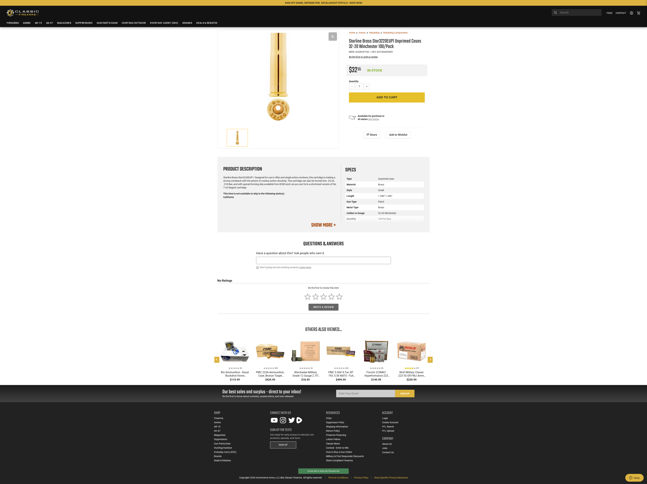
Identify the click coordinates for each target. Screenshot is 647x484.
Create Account (390, 422)
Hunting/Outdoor (223, 447)
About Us (387, 444)
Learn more (305, 267)
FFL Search (388, 426)
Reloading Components (395, 32)
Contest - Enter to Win (337, 447)
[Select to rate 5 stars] (339, 297)
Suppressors (220, 439)
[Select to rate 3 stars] (324, 297)
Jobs (384, 448)
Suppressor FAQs (335, 422)
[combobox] (577, 12)
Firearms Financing (336, 435)
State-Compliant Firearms (339, 460)
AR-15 (217, 426)
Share (373, 134)
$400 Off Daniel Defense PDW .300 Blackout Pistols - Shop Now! (323, 3)
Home (352, 32)
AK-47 (217, 430)
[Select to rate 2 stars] (316, 297)
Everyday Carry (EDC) (225, 452)
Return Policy (333, 430)
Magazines (219, 435)
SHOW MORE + (323, 225)
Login (385, 418)
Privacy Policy (361, 477)
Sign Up (404, 393)
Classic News (333, 443)
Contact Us (388, 452)
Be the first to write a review (363, 57)
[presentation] (216, 360)
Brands (218, 456)
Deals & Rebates (222, 460)
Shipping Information (337, 426)
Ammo (362, 32)
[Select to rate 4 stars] (331, 297)
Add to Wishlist (398, 134)
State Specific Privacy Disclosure (391, 477)
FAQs (609, 13)
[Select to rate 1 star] (308, 297)
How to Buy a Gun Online (339, 452)
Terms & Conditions (338, 477)
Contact (621, 13)
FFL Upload (388, 430)
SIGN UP (283, 444)
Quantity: (354, 81)
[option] (278, 76)
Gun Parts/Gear (222, 443)
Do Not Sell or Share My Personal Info (323, 471)
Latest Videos (333, 439)
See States (373, 119)
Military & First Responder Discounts (345, 456)
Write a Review (323, 307)
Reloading (374, 32)
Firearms (218, 418)
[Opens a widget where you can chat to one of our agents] (634, 478)
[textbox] (323, 260)
